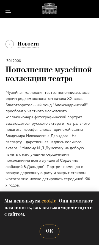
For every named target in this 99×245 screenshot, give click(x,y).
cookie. (50, 201)
